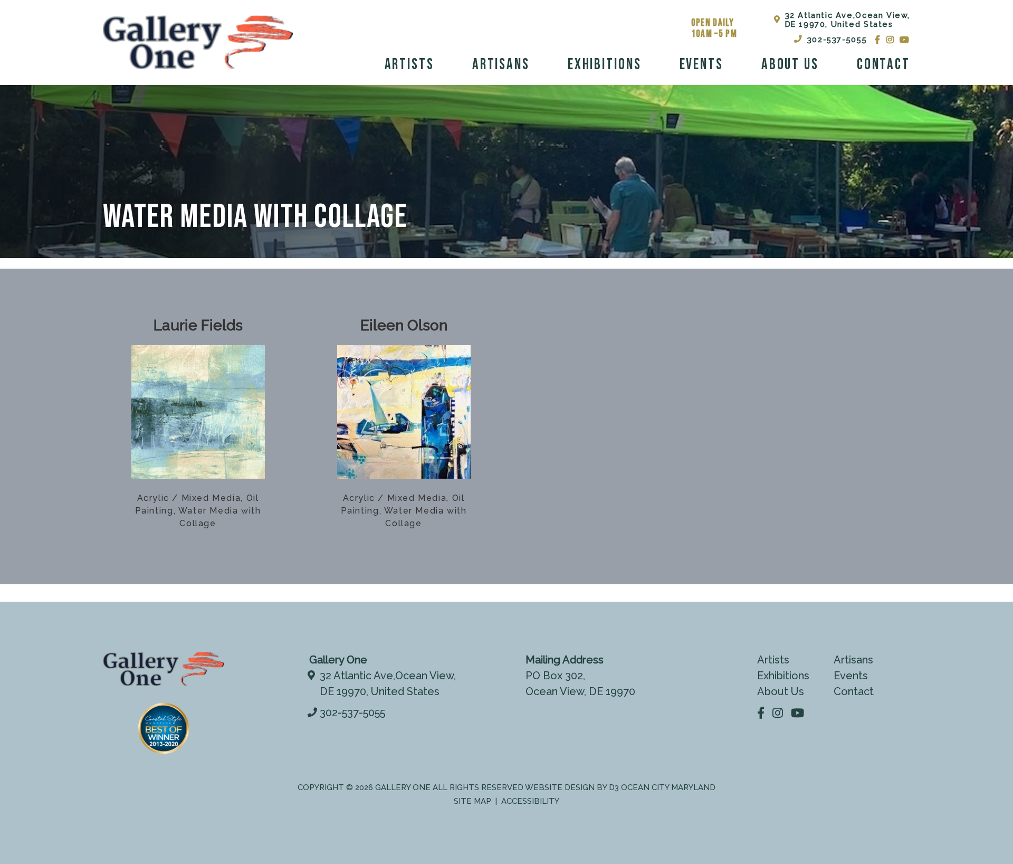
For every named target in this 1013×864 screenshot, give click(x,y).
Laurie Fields (198, 325)
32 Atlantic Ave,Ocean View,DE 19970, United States (847, 20)
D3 (614, 787)
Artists (409, 64)
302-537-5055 (837, 39)
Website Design (560, 787)
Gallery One (403, 787)
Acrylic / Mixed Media (189, 498)
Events (701, 64)
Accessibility (530, 801)
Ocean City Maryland (668, 787)
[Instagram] (890, 39)
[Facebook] (878, 39)
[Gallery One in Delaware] (198, 42)
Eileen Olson (403, 325)
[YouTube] (905, 39)
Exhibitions (605, 64)
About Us (790, 64)
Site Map (472, 801)
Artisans (501, 64)
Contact (883, 64)
